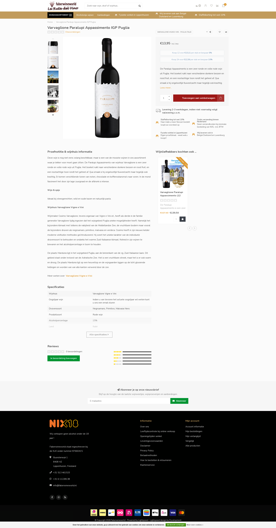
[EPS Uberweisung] (164, 512)
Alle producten (192, 445)
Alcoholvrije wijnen (85, 15)
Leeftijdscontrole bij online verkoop (157, 431)
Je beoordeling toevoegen (63, 358)
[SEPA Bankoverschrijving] (138, 512)
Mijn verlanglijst (193, 436)
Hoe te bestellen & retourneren (155, 460)
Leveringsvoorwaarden (151, 441)
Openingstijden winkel (151, 436)
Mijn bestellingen (193, 431)
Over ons (144, 426)
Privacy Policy (147, 450)
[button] (55, 39)
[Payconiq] (120, 512)
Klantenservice (147, 465)
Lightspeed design (158, 520)
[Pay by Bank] (129, 512)
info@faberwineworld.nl (65, 485)
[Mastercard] (182, 512)
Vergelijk (189, 441)
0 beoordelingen (72, 32)
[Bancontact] (111, 512)
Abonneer (180, 400)
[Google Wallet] (147, 512)
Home (50, 22)
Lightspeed (143, 520)
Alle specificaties (98, 334)
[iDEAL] (94, 512)
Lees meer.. (165, 87)
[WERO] (103, 512)
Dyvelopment (175, 520)
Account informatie (194, 426)
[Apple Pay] (155, 512)
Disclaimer (145, 445)
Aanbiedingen (103, 15)
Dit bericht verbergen (175, 525)
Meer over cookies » (195, 525)
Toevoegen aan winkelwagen (198, 98)
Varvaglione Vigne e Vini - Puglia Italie (174, 32)
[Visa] (173, 512)
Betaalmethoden (148, 455)
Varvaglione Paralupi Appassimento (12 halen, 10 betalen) (171, 195)
